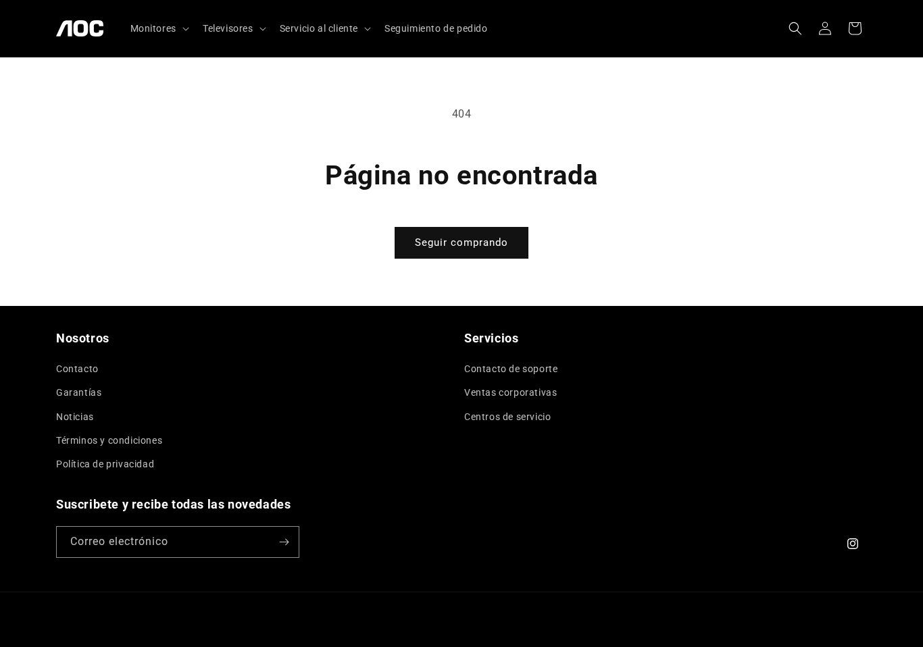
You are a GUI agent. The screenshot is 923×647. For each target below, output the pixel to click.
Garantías (78, 392)
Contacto (77, 368)
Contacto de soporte (510, 368)
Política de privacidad (105, 464)
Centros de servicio (507, 416)
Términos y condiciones (109, 440)
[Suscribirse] (284, 542)
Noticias (75, 416)
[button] (158, 28)
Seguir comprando (461, 242)
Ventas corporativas (510, 392)
